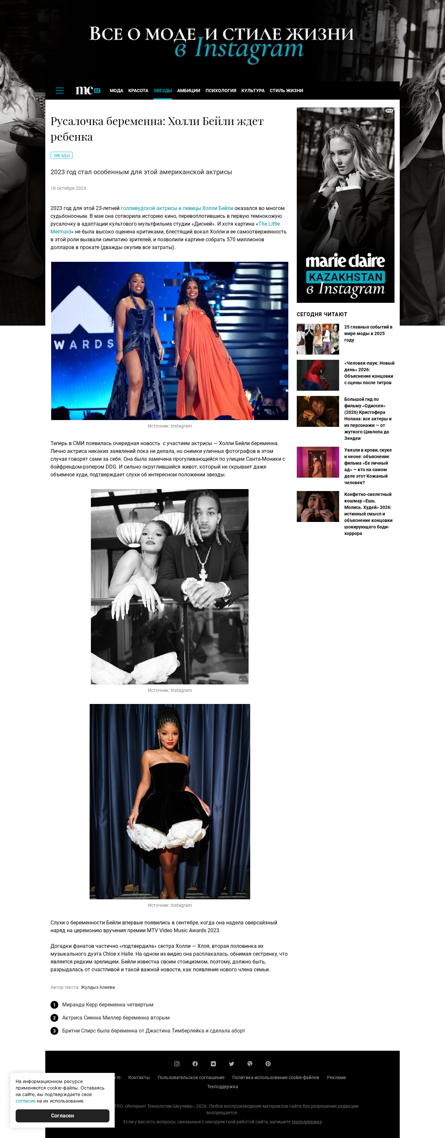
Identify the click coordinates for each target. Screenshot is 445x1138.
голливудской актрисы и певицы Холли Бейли (177, 208)
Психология (221, 90)
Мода (116, 90)
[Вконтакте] (213, 1063)
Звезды (162, 90)
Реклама (336, 1077)
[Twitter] (231, 1063)
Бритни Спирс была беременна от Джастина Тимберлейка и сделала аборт (153, 1031)
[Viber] (249, 1063)
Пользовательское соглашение (191, 1077)
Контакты (139, 1077)
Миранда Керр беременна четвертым (107, 1005)
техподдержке (307, 1121)
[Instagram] (176, 1063)
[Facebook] (195, 1063)
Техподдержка (222, 1086)
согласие (26, 1100)
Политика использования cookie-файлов (275, 1077)
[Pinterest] (268, 1063)
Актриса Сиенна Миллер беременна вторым (116, 1018)
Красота (138, 90)
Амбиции (188, 90)
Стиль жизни (286, 90)
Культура (253, 90)
